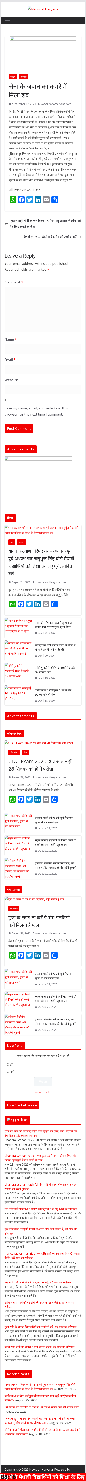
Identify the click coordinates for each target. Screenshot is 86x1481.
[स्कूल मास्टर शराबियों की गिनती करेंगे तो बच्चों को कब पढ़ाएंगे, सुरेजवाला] (18, 846)
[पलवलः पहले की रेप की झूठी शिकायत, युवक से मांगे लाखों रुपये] (18, 823)
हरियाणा (23, 76)
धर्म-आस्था (14, 908)
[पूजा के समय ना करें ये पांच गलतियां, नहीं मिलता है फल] (43, 899)
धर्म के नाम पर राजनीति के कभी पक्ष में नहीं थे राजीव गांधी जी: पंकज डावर (42, 1407)
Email (10, 359)
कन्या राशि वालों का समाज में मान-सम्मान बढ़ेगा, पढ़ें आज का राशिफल (39, 1347)
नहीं (12, 1072)
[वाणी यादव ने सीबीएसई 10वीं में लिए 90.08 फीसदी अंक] (18, 695)
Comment (14, 282)
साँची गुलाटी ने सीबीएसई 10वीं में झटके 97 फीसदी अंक (55, 670)
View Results (43, 1092)
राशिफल (22, 1119)
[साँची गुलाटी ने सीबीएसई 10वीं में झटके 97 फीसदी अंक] (18, 673)
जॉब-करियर (14, 752)
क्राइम (12, 76)
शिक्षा (11, 542)
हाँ (11, 1065)
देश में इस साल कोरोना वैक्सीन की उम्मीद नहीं (50, 237)
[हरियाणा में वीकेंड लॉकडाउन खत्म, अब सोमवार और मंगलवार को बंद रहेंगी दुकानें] (18, 868)
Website (11, 380)
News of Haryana (41, 1469)
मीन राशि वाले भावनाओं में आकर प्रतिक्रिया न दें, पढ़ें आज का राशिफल (41, 1209)
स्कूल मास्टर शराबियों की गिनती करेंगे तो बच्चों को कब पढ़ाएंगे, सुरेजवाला (55, 842)
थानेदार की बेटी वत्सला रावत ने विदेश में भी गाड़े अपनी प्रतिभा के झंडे (55, 647)
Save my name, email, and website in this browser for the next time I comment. (36, 411)
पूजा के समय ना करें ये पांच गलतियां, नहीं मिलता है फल (39, 921)
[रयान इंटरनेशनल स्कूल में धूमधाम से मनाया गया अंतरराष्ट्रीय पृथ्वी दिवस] (18, 628)
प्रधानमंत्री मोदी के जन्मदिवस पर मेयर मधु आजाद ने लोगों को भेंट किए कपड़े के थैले (45, 223)
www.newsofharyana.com (56, 104)
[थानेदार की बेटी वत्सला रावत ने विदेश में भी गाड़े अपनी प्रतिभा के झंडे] (18, 650)
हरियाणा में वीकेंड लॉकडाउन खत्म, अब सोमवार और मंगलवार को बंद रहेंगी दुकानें (55, 865)
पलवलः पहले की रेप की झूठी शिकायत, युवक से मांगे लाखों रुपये (54, 820)
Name (11, 339)
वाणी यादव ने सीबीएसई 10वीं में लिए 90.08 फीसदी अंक (53, 692)
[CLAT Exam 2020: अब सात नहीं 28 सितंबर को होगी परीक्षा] (43, 743)
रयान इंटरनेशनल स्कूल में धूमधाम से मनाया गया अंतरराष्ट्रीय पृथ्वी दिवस (53, 625)
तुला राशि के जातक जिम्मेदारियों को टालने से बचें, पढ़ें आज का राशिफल (40, 1327)
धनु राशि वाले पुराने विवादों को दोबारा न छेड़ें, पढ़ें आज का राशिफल (38, 1282)
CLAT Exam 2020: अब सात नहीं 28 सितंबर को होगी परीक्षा (39, 765)
